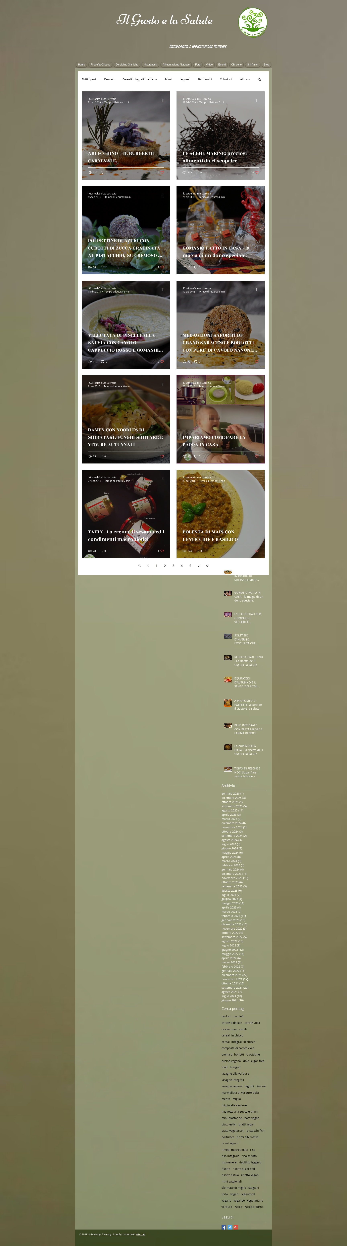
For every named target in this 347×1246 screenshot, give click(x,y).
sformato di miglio (233, 1188)
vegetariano (255, 1200)
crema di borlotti (232, 1054)
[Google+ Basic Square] (236, 1227)
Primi (168, 79)
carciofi (238, 1016)
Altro (243, 79)
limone (261, 1086)
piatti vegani (247, 1124)
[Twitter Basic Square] (230, 1227)
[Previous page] (148, 565)
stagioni (253, 1188)
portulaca (227, 1137)
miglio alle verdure (234, 1105)
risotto (225, 1169)
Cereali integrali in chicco (139, 79)
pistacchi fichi (256, 1130)
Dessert (109, 79)
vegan (234, 1194)
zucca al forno (254, 1207)
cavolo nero (229, 1029)
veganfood (248, 1194)
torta (224, 1194)
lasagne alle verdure (235, 1073)
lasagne (235, 1067)
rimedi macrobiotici (234, 1150)
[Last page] (207, 565)
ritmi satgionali (231, 1181)
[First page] (139, 565)
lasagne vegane (231, 1086)
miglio (237, 1099)
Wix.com (140, 1234)
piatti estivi (228, 1124)
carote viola (252, 1023)
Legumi (185, 79)
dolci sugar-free (253, 1061)
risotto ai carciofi (244, 1169)
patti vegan (251, 1118)
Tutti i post (89, 79)
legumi (249, 1086)
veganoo (239, 1200)
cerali (243, 1029)
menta (225, 1099)
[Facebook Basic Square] (223, 1227)
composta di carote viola (237, 1048)
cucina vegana (231, 1061)
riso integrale (230, 1156)
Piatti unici (205, 79)
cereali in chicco (232, 1035)
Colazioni (226, 79)
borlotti (226, 1016)
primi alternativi (247, 1137)
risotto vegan (250, 1175)
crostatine (253, 1054)
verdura (226, 1207)
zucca (238, 1207)
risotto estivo (230, 1175)
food (224, 1067)
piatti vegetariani (232, 1130)
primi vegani (229, 1143)
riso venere (229, 1162)
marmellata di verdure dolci (240, 1093)
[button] (259, 80)
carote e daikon (231, 1023)
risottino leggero (250, 1162)
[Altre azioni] (163, 100)
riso (252, 1150)
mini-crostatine (231, 1118)
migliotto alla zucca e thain (239, 1111)
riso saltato (249, 1156)
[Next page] (198, 565)
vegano (226, 1200)
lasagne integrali (232, 1080)
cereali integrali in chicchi (238, 1042)
